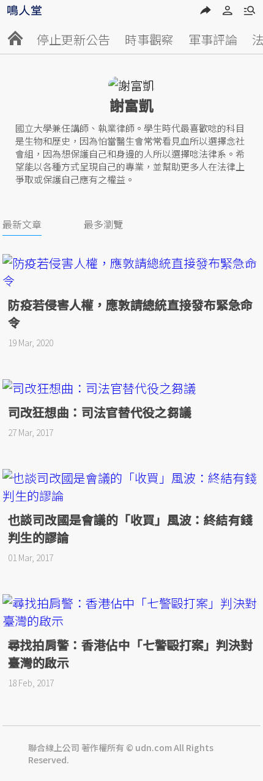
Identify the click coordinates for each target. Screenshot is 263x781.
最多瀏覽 (103, 224)
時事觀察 (149, 39)
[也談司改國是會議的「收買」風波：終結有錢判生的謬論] (131, 486)
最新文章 (22, 224)
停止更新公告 (73, 39)
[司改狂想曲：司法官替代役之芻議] (131, 388)
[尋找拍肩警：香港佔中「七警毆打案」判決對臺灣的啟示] (131, 612)
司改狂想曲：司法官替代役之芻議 (99, 412)
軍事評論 (212, 39)
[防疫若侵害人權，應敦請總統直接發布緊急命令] (131, 271)
